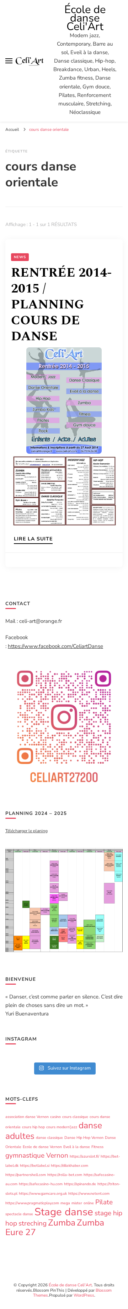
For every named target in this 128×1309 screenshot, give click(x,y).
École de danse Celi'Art (85, 18)
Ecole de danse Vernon (42, 1146)
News (20, 257)
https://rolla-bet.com (64, 1174)
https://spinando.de (80, 1184)
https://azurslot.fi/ (84, 1156)
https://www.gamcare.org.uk (43, 1193)
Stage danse (63, 1212)
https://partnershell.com (25, 1174)
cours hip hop (33, 1127)
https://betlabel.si (34, 1165)
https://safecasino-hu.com (41, 1184)
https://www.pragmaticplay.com (32, 1203)
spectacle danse (19, 1214)
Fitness (97, 1146)
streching (32, 1223)
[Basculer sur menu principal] (8, 60)
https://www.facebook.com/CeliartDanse (55, 646)
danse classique (49, 1137)
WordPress (84, 1295)
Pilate (104, 1202)
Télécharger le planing (26, 831)
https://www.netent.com (89, 1193)
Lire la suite (33, 539)
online (89, 1203)
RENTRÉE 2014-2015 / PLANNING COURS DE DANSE (61, 304)
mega (65, 1203)
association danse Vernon (27, 1116)
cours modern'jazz (61, 1127)
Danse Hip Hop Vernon (83, 1137)
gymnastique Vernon (36, 1155)
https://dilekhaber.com (69, 1165)
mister (76, 1203)
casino (55, 1116)
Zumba (61, 1223)
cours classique (75, 1116)
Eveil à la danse (76, 1146)
